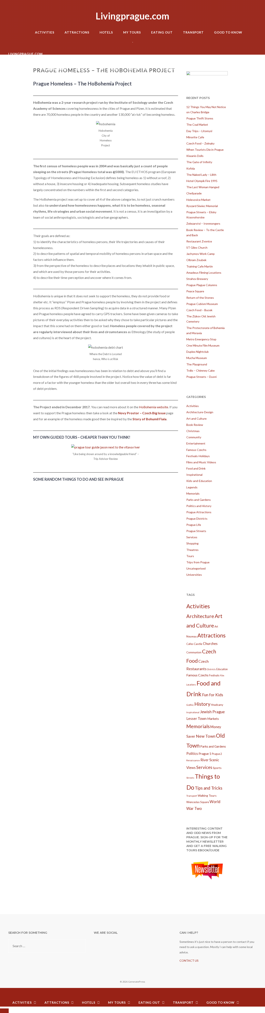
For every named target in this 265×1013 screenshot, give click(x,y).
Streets (190, 777)
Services (191, 537)
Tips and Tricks (208, 787)
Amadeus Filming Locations (203, 272)
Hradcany (217, 704)
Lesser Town (196, 718)
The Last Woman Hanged (202, 187)
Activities (44, 32)
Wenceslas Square (197, 802)
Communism (193, 652)
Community (193, 437)
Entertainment (195, 443)
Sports (217, 768)
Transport (193, 32)
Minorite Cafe (195, 137)
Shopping (192, 543)
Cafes (189, 644)
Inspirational (194, 474)
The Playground (196, 364)
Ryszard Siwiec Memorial (202, 206)
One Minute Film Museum (202, 345)
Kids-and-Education (199, 481)
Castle (198, 644)
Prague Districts (196, 518)
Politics (192, 753)
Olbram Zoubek (196, 260)
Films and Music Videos (201, 462)
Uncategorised (196, 568)
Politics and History (198, 506)
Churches (210, 643)
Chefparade (194, 193)
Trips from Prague (198, 562)
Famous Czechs (196, 450)
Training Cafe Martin (199, 266)
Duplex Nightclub (197, 351)
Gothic (190, 704)
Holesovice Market (198, 199)
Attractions (77, 32)
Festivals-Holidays (198, 456)
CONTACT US (189, 960)
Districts (211, 669)
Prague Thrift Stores (199, 118)
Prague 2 (217, 753)
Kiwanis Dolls (195, 156)
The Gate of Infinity (199, 162)
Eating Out (162, 32)
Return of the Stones (200, 297)
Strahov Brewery (197, 279)
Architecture (200, 616)
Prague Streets (196, 531)
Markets (213, 718)
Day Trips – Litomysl (199, 131)
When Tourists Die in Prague (205, 149)
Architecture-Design (199, 412)
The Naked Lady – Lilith (201, 174)
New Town (205, 736)
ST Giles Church (196, 247)
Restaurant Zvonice (199, 241)
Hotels (106, 32)
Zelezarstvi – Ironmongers (203, 223)
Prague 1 (205, 753)
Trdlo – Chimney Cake (200, 370)
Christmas (193, 431)
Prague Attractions (198, 512)
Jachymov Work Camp (200, 253)
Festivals (214, 675)
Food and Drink (196, 468)
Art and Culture (196, 418)
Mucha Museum (196, 358)
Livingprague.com (132, 16)
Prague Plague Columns (201, 285)
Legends (192, 487)
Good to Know (228, 32)
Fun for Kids (212, 694)
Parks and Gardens (198, 499)
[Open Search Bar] (252, 25)
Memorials (193, 493)
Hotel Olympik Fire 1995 (201, 181)
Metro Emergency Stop (201, 339)
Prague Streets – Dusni (201, 376)
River (204, 760)
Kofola (190, 168)
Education (222, 669)
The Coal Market (197, 124)
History (202, 704)
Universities (194, 574)
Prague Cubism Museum (202, 304)
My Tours (132, 32)
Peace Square (195, 291)
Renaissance (193, 760)
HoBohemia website (153, 407)
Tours (190, 556)
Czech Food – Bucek (199, 310)
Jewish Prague (212, 711)
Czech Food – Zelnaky (200, 143)
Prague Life (193, 524)
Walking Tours (207, 795)
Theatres (192, 550)
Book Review (194, 424)
